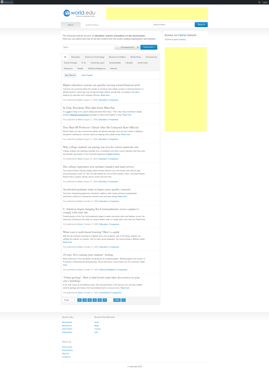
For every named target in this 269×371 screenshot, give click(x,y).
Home (96, 322)
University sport (97, 63)
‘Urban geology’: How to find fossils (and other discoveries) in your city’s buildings (101, 279)
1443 (117, 300)
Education (75, 57)
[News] (78, 13)
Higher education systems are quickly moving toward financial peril (101, 85)
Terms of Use (67, 347)
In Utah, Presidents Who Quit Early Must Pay (89, 108)
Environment (151, 57)
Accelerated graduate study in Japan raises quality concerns (97, 189)
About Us (65, 354)
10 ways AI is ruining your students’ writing (88, 255)
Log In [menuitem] (265, 2)
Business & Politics (117, 57)
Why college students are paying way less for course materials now (101, 147)
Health (80, 68)
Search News (67, 329)
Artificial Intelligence (96, 68)
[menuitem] (259, 2)
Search (201, 24)
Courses (97, 329)
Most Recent (70, 75)
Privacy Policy (67, 350)
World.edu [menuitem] (8, 2)
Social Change (70, 63)
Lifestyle (129, 63)
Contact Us (66, 357)
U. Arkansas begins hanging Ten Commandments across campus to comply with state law (101, 210)
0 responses (113, 100)
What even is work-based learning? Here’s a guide (91, 232)
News (70, 25)
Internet (113, 68)
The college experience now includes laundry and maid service (98, 166)
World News (135, 57)
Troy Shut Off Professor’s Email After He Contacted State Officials (101, 127)
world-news (143, 63)
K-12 (84, 63)
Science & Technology (94, 57)
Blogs (96, 326)
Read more (105, 95)
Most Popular (87, 75)
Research (68, 68)
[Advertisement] (157, 13)
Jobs (96, 332)
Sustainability (115, 63)
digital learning (113, 154)
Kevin (80, 100)
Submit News (92, 25)
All (65, 57)
